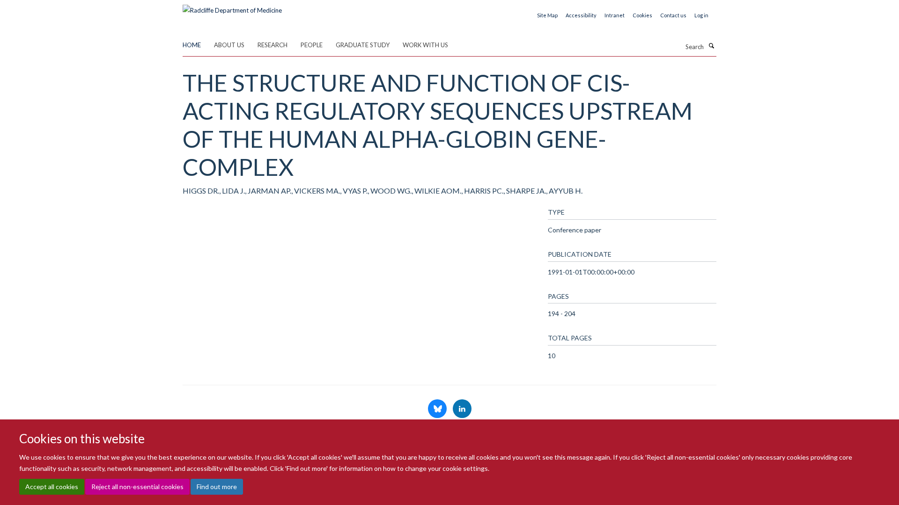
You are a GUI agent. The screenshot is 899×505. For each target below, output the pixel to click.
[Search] (711, 46)
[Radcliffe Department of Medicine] (232, 7)
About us (229, 45)
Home (192, 45)
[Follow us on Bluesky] (438, 409)
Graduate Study (363, 45)
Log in (701, 15)
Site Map (547, 15)
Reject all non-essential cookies (137, 487)
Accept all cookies (51, 487)
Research (272, 45)
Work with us (425, 45)
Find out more (217, 487)
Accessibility (581, 15)
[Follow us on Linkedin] (462, 409)
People (312, 45)
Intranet (614, 15)
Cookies (642, 15)
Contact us (673, 15)
